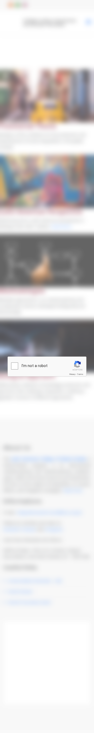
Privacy (72, 374)
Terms (80, 374)
